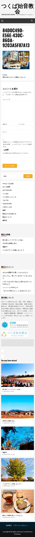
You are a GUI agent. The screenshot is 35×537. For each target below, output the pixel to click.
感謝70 (5, 247)
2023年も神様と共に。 (10, 243)
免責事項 (9, 525)
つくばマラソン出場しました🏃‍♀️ (13, 250)
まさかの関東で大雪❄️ (10, 272)
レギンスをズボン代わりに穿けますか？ (16, 282)
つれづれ (6, 200)
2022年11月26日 (7, 486)
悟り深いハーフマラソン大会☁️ (13, 240)
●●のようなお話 (8, 183)
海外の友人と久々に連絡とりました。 (15, 76)
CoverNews (27, 531)
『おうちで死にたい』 (10, 291)
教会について (7, 217)
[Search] (32, 20)
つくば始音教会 (17, 8)
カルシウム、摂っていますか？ (13, 276)
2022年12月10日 (7, 454)
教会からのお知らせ (9, 214)
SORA (13, 391)
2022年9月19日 (7, 517)
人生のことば (7, 207)
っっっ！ (6, 287)
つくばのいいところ (9, 197)
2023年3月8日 (7, 391)
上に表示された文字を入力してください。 (16, 153)
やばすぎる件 (7, 204)
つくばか (6, 194)
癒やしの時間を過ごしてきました (13, 515)
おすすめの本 (7, 190)
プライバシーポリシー (20, 525)
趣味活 (5, 220)
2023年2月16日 (7, 423)
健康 (4, 210)
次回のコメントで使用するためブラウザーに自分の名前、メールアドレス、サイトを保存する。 (17, 144)
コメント (6, 99)
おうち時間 (6, 187)
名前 (5, 124)
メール (21, 124)
